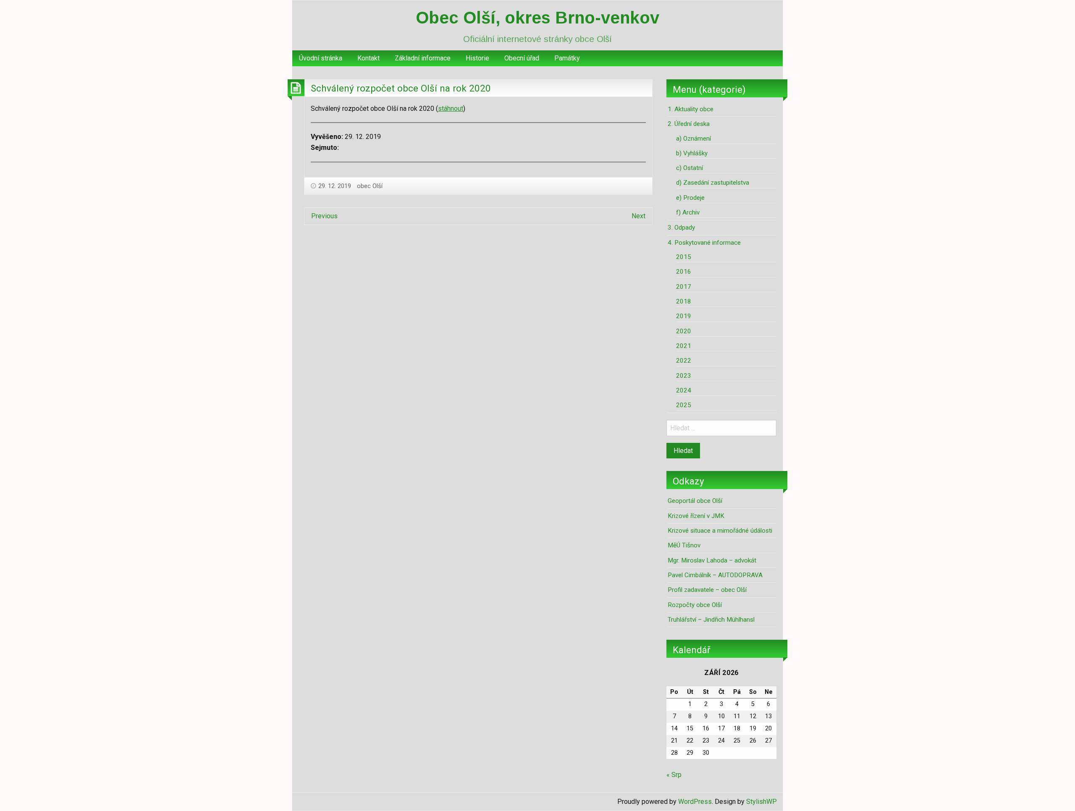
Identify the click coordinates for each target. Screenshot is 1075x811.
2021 (683, 346)
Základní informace (423, 58)
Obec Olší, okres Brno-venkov (537, 17)
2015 (683, 257)
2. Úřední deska (689, 124)
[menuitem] (320, 58)
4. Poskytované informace (704, 242)
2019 (683, 316)
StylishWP (761, 802)
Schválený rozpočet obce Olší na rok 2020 (401, 88)
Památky (567, 58)
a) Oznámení (693, 138)
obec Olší (370, 186)
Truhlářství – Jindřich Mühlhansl (711, 619)
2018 (683, 301)
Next (638, 216)
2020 (683, 331)
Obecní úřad (521, 58)
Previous (324, 216)
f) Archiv (688, 212)
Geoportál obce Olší (695, 501)
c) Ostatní (689, 168)
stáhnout (450, 108)
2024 (683, 390)
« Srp (674, 775)
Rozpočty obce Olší (695, 605)
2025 (683, 405)
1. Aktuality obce (690, 109)
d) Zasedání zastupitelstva (712, 182)
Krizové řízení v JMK (696, 516)
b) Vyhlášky (692, 153)
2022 (683, 360)
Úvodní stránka (320, 58)
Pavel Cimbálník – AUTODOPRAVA (715, 575)
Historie (477, 58)
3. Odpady (681, 227)
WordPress (695, 802)
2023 (683, 375)
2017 (683, 286)
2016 (683, 271)
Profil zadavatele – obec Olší (707, 590)
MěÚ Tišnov (684, 545)
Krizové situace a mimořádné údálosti (720, 530)
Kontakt (368, 58)
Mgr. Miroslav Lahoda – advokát (712, 560)
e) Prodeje (690, 197)
